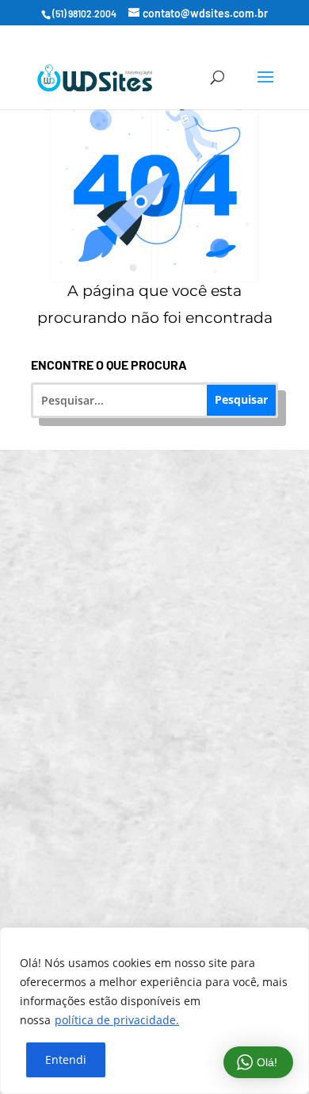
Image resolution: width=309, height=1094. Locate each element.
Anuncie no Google (165, 683)
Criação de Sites (165, 505)
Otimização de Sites (165, 624)
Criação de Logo (164, 743)
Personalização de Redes (164, 862)
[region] (154, 1010)
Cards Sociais (165, 921)
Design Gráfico (165, 802)
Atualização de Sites (165, 564)
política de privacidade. (117, 1019)
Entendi (65, 1059)
